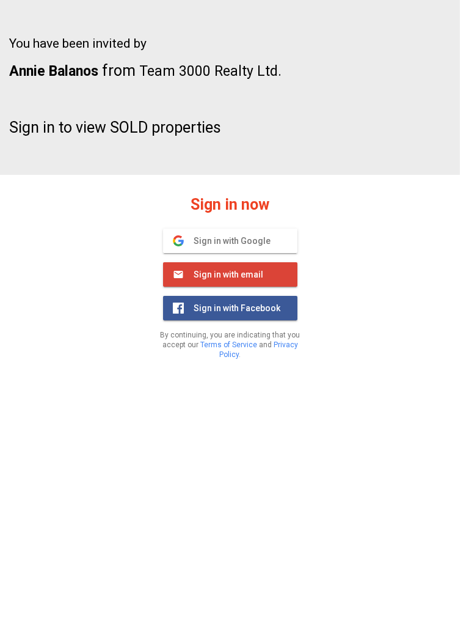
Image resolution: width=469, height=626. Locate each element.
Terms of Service (228, 345)
